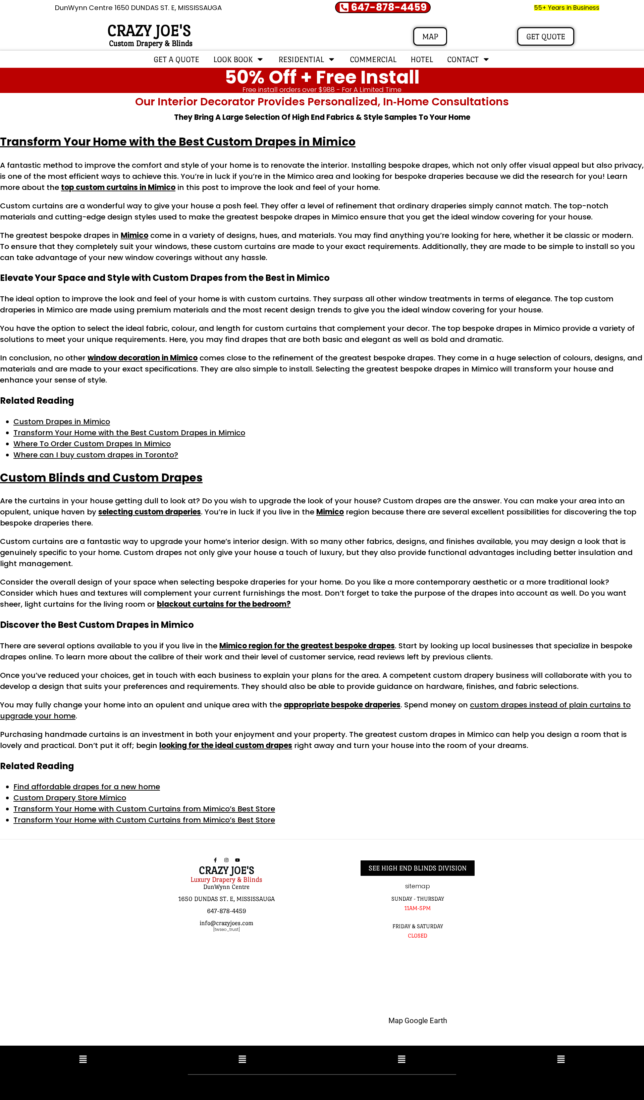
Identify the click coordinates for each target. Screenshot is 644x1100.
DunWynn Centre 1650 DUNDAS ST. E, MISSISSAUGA (138, 7)
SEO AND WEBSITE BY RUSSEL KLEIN (393, 1085)
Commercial (373, 59)
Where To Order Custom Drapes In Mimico (92, 444)
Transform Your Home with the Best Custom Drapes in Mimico (178, 142)
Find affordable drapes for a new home (86, 787)
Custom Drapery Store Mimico (69, 798)
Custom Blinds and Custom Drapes (101, 478)
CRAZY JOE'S (149, 30)
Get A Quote (176, 59)
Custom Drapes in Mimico (61, 421)
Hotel (422, 59)
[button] (83, 1059)
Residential (301, 59)
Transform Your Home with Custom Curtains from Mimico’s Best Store (144, 809)
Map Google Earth (417, 1020)
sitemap (417, 886)
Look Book (233, 59)
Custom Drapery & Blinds (151, 43)
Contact (463, 59)
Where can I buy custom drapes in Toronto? (95, 455)
